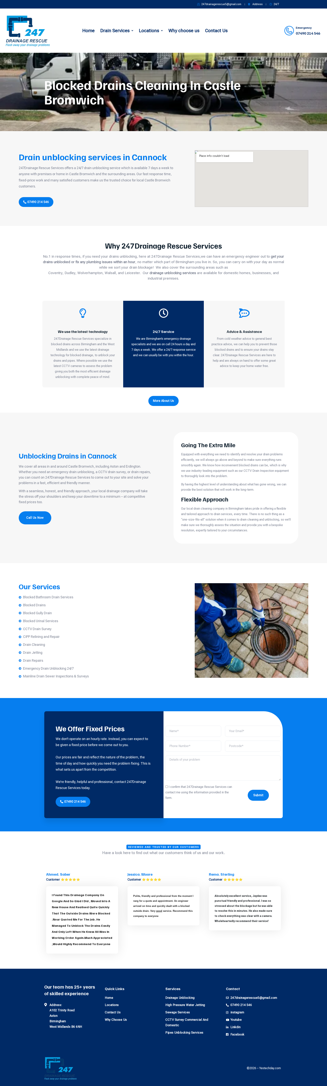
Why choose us (183, 30)
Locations (149, 30)
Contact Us (216, 30)
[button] (116, 30)
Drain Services (115, 30)
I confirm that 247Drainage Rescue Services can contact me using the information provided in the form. (198, 792)
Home (88, 30)
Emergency (304, 28)
